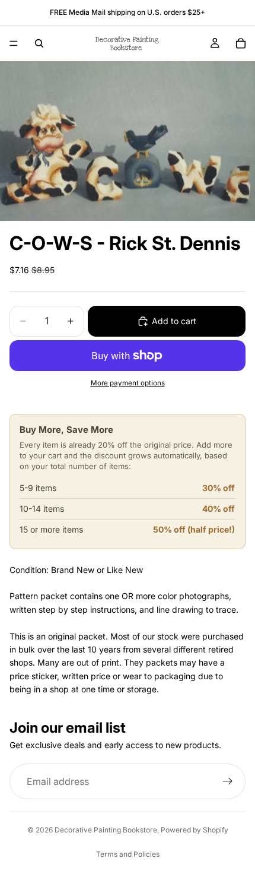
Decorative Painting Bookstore (106, 829)
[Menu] (13, 43)
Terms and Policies (128, 854)
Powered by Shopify (194, 829)
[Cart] (241, 43)
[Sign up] (227, 781)
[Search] (39, 43)
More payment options (128, 383)
